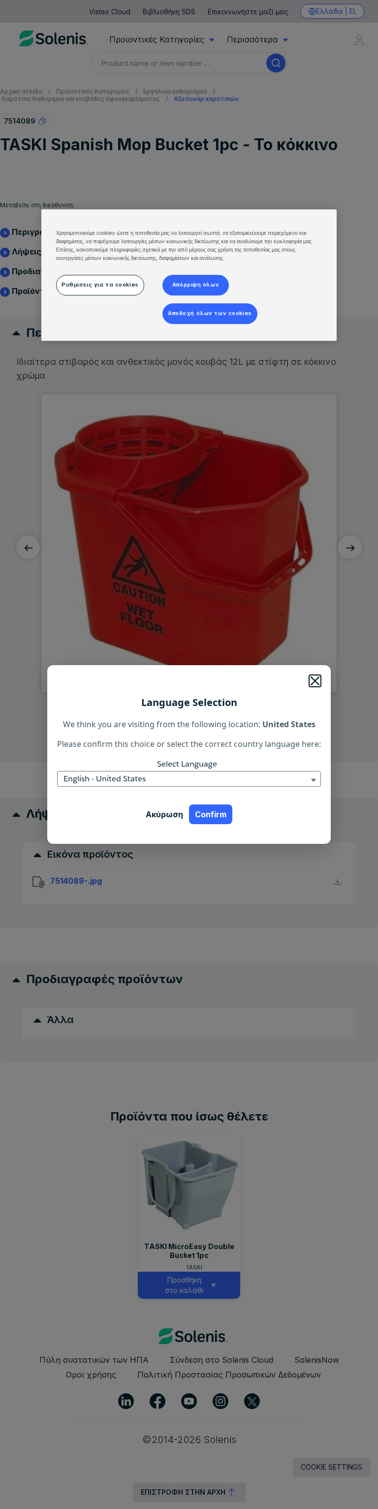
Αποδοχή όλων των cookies (210, 313)
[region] (189, 275)
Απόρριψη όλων (195, 284)
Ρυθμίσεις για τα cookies (100, 284)
